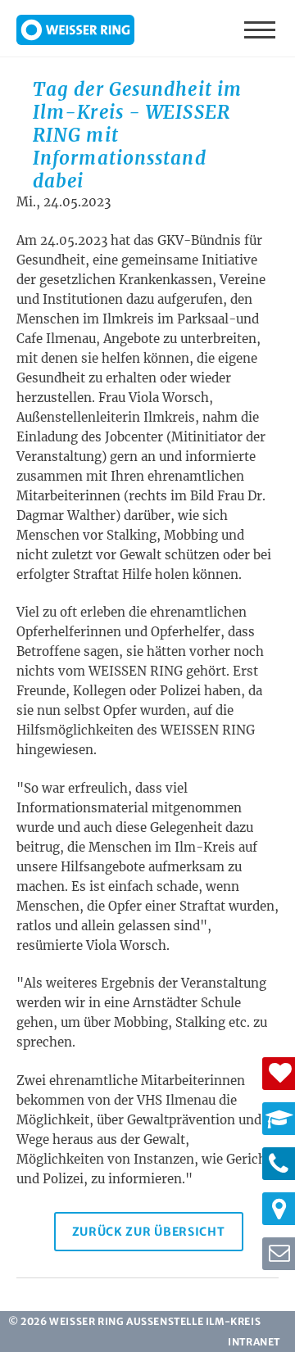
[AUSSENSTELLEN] (278, 1208)
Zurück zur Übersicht (148, 1231)
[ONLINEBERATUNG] (278, 1253)
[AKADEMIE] (278, 1118)
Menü (261, 28)
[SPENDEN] (278, 1073)
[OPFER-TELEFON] (278, 1163)
